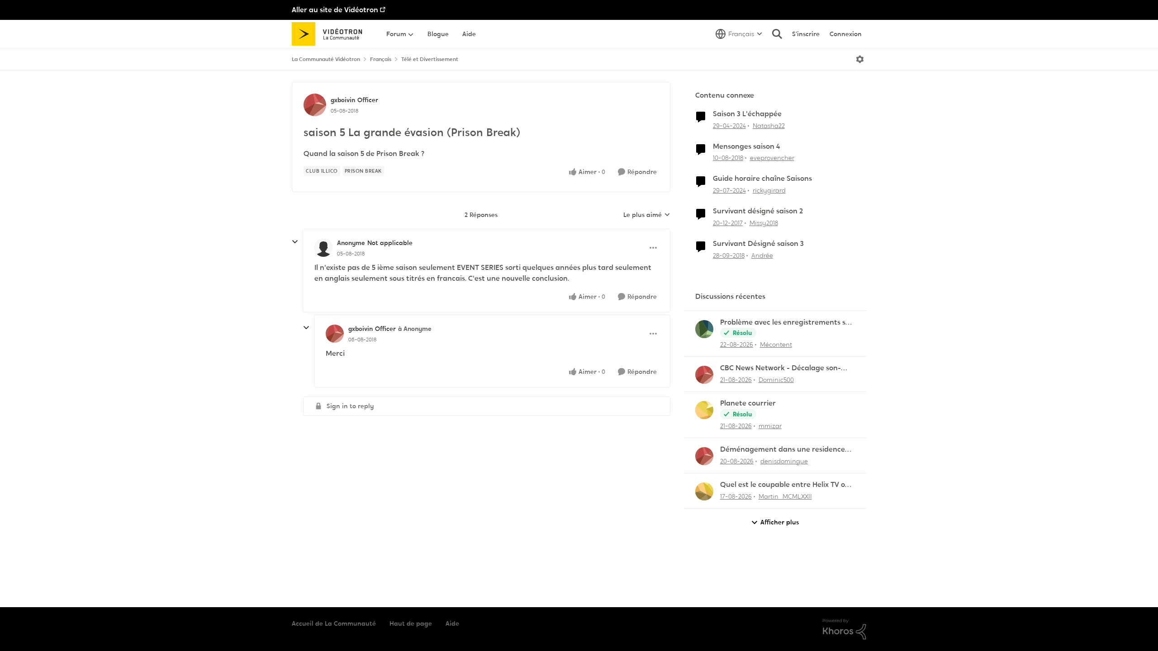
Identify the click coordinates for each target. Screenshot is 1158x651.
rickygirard (769, 190)
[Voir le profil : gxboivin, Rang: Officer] (315, 105)
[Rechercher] (777, 33)
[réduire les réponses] (295, 241)
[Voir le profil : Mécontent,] (704, 329)
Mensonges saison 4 (746, 146)
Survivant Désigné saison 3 (758, 243)
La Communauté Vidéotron (326, 59)
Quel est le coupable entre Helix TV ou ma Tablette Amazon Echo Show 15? (785, 485)
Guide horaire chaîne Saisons (762, 178)
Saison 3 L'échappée (747, 113)
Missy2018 (764, 223)
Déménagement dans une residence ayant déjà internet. (782, 449)
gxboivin (343, 100)
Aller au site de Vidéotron (335, 9)
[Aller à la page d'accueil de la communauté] (330, 34)
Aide (452, 623)
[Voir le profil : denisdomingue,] (704, 456)
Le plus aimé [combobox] (646, 215)
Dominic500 (776, 380)
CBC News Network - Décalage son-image (780, 368)
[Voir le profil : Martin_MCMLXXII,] (704, 491)
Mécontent (776, 344)
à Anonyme (415, 329)
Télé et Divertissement (429, 59)
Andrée (762, 255)
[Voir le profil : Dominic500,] (704, 375)
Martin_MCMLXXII (785, 496)
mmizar (770, 426)
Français (380, 59)
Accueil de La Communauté (334, 623)
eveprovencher (772, 158)
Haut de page (410, 623)
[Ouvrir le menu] (860, 59)
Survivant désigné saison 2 (758, 211)
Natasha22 (769, 126)
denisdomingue (784, 461)
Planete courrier (748, 403)
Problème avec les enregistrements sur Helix (786, 322)
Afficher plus (779, 522)
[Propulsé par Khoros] (844, 629)
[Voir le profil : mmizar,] (704, 410)
